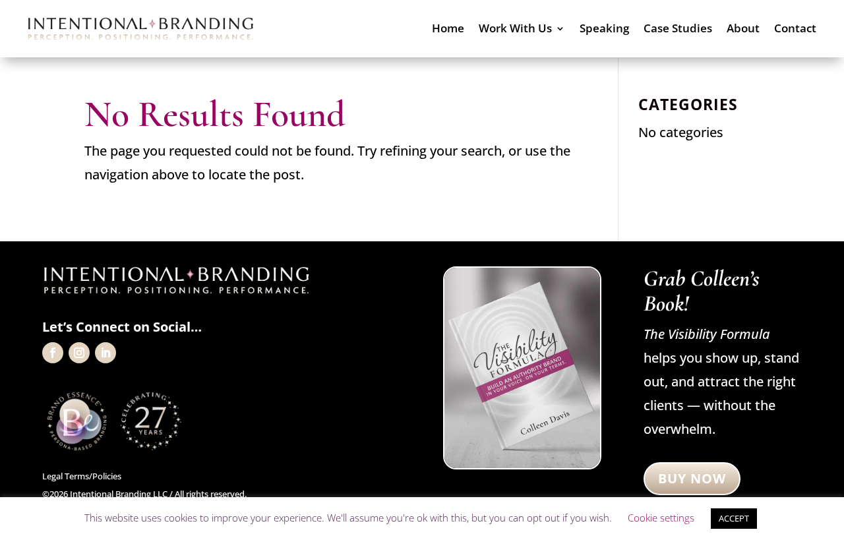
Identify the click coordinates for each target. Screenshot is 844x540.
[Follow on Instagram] (79, 352)
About (743, 30)
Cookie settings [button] (661, 517)
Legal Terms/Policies (81, 476)
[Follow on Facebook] (52, 352)
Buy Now (692, 478)
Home (448, 30)
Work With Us (515, 30)
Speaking (604, 30)
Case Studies (678, 30)
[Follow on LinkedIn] (105, 352)
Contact (795, 30)
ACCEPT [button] (734, 518)
